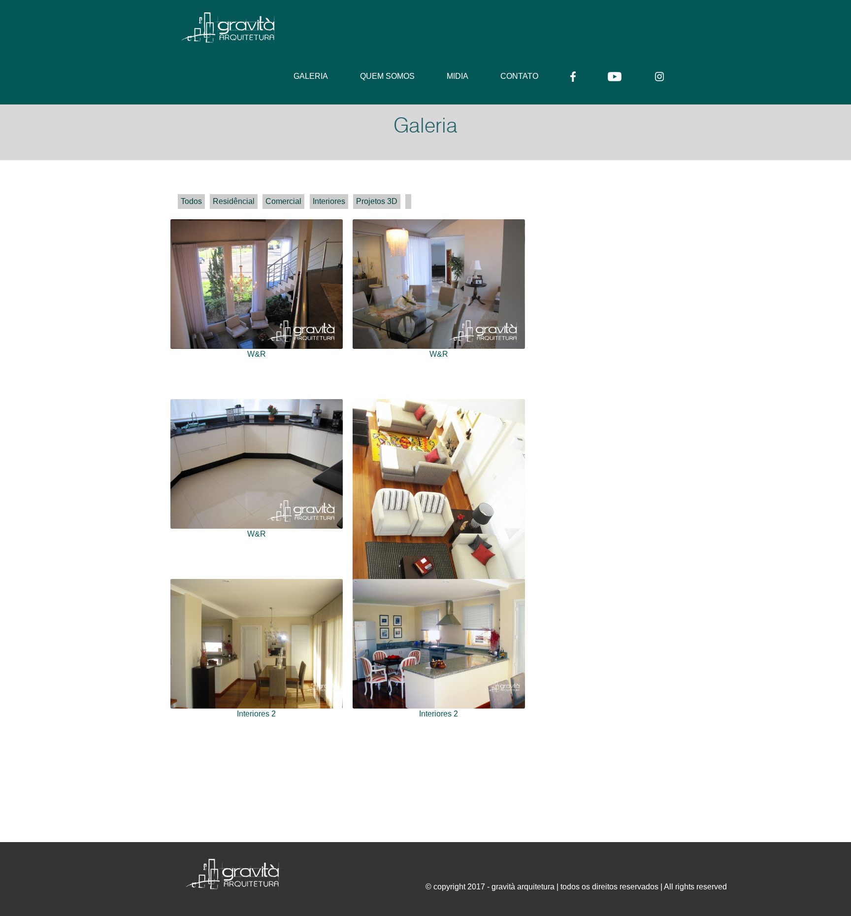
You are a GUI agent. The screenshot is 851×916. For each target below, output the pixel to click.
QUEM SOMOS (387, 76)
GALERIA (311, 76)
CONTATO (519, 76)
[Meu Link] (191, 201)
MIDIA (457, 76)
